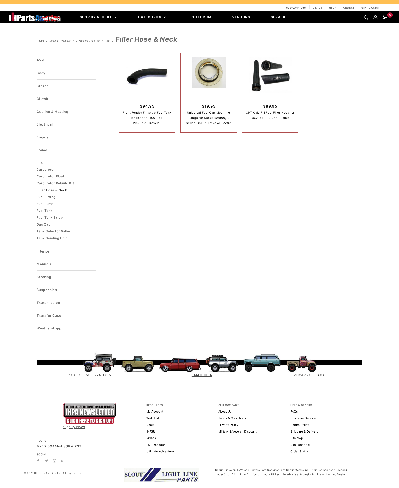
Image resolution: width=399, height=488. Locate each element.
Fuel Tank (45, 211)
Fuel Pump (45, 204)
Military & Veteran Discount (237, 431)
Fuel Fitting (46, 197)
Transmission (48, 303)
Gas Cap (43, 224)
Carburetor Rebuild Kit (55, 183)
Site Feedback (300, 444)
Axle (40, 60)
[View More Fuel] (92, 163)
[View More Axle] (92, 60)
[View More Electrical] (92, 124)
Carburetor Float (50, 176)
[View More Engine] (92, 137)
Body (41, 73)
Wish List (152, 418)
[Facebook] (38, 460)
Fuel (40, 163)
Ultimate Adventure (160, 451)
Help (332, 7)
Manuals (44, 264)
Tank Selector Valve (53, 231)
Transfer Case (49, 315)
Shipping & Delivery (304, 431)
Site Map (296, 438)
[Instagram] (55, 460)
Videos (151, 438)
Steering (44, 277)
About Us (225, 411)
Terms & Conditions (232, 418)
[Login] (375, 17)
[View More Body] (92, 73)
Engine (43, 137)
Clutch (42, 99)
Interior (43, 251)
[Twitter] (46, 460)
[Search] (366, 17)
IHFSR (150, 431)
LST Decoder (155, 444)
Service (278, 17)
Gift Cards (370, 7)
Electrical (45, 124)
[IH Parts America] (35, 17)
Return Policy (299, 424)
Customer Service (303, 418)
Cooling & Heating (52, 112)
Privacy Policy (228, 424)
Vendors (241, 17)
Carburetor (46, 169)
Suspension (47, 290)
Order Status (299, 451)
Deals (317, 7)
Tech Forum (199, 17)
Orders (349, 7)
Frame (42, 150)
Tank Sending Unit (52, 238)
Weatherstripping (52, 328)
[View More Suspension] (92, 290)
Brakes (43, 86)
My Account (154, 411)
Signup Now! (74, 427)
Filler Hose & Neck (52, 190)
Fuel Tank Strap (50, 217)
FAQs (320, 375)
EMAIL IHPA (202, 375)
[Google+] (63, 460)
